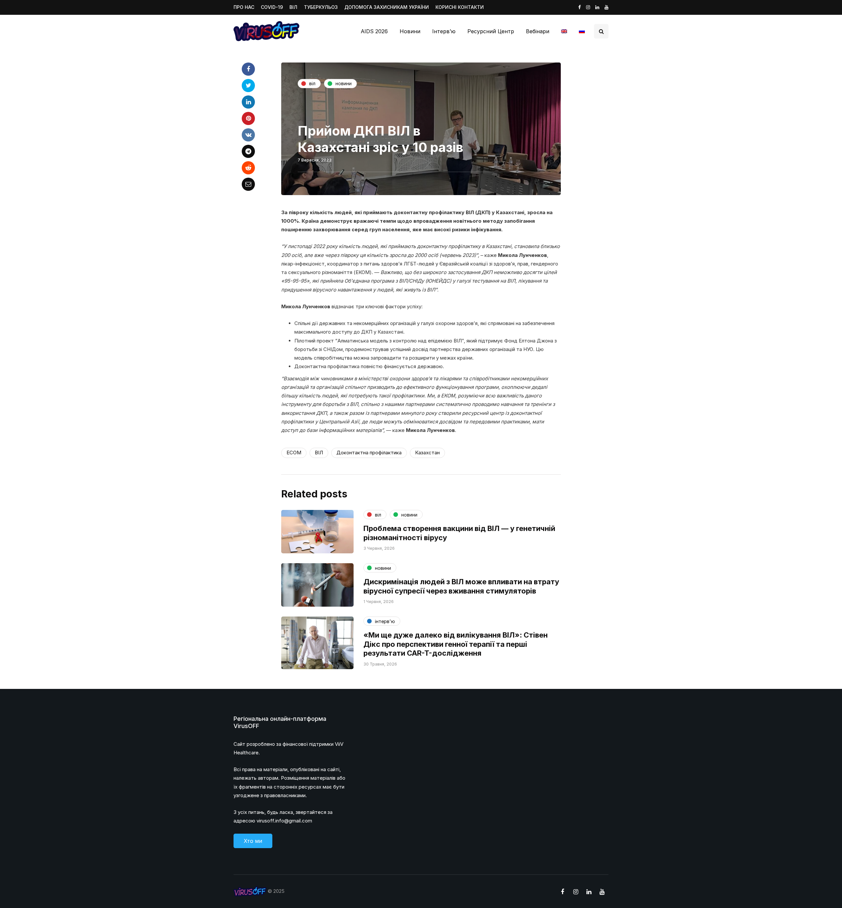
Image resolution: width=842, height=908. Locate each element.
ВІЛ (293, 7)
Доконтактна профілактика (369, 452)
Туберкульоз (321, 7)
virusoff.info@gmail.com (284, 821)
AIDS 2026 (374, 31)
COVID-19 (272, 7)
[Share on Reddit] (248, 167)
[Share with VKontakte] (248, 134)
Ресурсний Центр (490, 31)
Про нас (244, 7)
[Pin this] (248, 118)
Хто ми (253, 841)
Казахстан (427, 452)
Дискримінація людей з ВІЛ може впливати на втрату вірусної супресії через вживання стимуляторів (461, 586)
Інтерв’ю (444, 31)
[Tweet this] (248, 85)
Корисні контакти (459, 7)
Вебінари (537, 31)
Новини (410, 31)
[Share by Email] (248, 184)
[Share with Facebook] (248, 69)
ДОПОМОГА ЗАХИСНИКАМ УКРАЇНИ (386, 7)
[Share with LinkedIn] (248, 102)
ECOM (293, 452)
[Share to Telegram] (248, 151)
